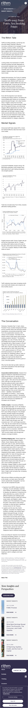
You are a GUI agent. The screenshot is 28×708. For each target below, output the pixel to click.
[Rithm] (5, 3)
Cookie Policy (6, 693)
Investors (4, 683)
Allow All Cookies (13, 705)
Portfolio (3, 674)
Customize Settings (12, 697)
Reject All (13, 701)
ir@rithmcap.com (17, 567)
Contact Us (17, 670)
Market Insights (6, 11)
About (3, 669)
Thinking (3, 679)
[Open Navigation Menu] (26, 3)
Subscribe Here (8, 595)
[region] (14, 697)
